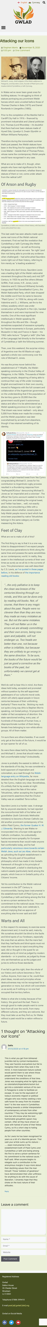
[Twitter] (11, 1322)
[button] (44, 2)
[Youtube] (18, 1322)
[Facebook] (4, 1322)
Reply (7, 1191)
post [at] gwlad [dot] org (18, 1305)
